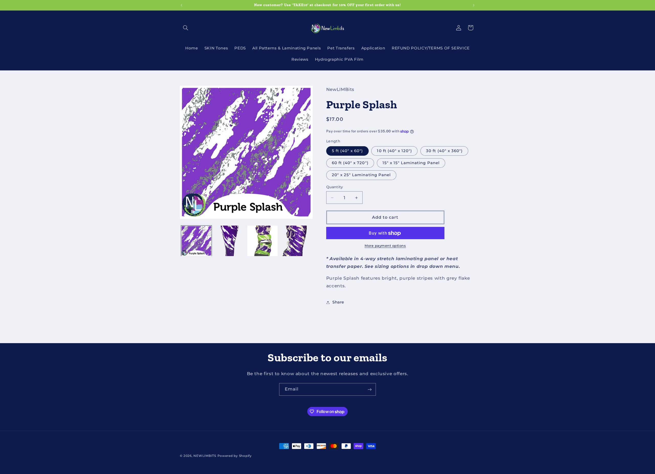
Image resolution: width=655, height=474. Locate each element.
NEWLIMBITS (204, 456)
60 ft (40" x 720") (350, 163)
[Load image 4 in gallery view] (295, 241)
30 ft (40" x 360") (444, 151)
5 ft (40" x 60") (347, 151)
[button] (186, 28)
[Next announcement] (473, 5)
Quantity (334, 187)
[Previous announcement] (181, 5)
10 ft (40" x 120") (394, 151)
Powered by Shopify (234, 456)
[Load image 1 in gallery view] (196, 241)
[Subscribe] (370, 389)
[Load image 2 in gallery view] (229, 241)
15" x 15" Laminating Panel (411, 163)
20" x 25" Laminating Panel (361, 175)
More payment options (385, 246)
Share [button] (338, 302)
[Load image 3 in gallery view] (262, 241)
